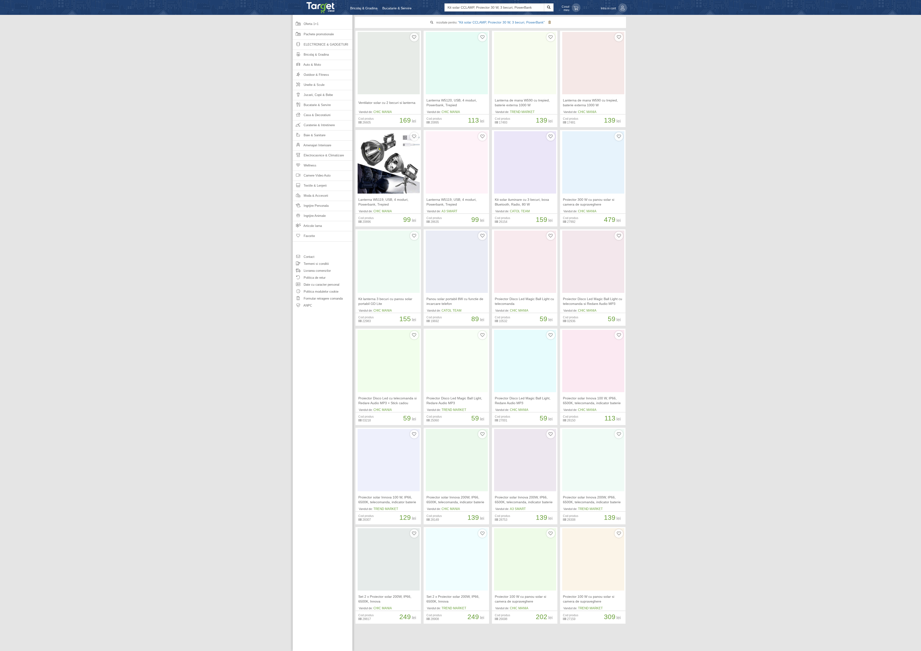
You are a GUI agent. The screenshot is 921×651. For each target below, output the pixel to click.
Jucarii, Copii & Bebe (318, 95)
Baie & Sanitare (314, 135)
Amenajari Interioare (317, 145)
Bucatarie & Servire (397, 8)
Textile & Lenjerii (315, 185)
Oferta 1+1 (311, 24)
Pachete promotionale (318, 34)
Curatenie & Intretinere (319, 125)
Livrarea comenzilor (317, 270)
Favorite (309, 236)
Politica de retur (314, 277)
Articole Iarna (312, 226)
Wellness (309, 165)
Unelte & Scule (314, 85)
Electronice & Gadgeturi (325, 44)
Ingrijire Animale (314, 216)
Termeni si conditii (316, 264)
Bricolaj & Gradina (364, 8)
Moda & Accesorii (315, 195)
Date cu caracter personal (321, 284)
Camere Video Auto (317, 175)
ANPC (307, 305)
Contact (308, 257)
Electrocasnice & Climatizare (323, 155)
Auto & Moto (312, 64)
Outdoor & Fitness (316, 75)
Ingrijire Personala (316, 205)
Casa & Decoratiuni (317, 115)
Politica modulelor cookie (320, 291)
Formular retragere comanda (323, 298)
